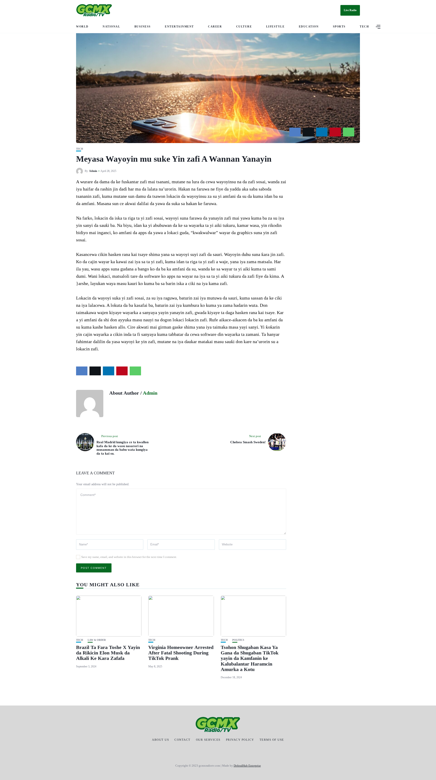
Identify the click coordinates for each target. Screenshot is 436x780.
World (82, 26)
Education (309, 26)
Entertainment (179, 26)
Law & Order (97, 640)
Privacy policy (240, 739)
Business (142, 26)
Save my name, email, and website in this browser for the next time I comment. (129, 557)
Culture (244, 26)
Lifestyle (275, 26)
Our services (208, 739)
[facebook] (295, 132)
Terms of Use (272, 739)
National (111, 26)
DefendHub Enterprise (247, 765)
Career (215, 26)
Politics (238, 640)
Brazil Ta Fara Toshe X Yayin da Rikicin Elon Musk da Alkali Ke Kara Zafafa (108, 652)
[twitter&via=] (308, 132)
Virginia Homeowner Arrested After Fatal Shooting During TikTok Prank (180, 652)
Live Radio (350, 10)
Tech (364, 26)
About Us (160, 739)
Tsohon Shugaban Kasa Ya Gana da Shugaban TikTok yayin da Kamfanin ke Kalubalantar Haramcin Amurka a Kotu (249, 658)
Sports (339, 26)
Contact (182, 739)
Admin (93, 171)
